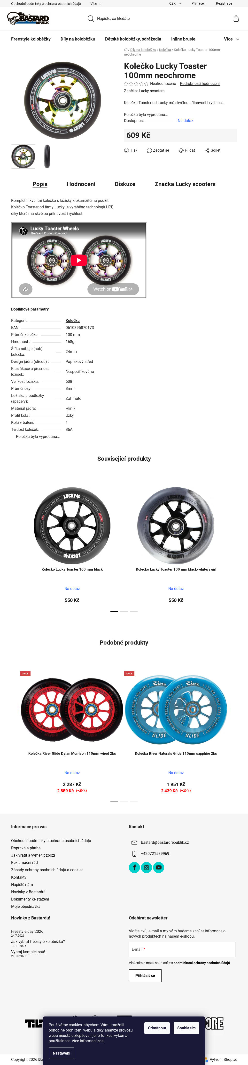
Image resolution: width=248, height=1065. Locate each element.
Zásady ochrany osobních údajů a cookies (47, 870)
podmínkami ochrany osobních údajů (202, 963)
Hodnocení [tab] (81, 184)
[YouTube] (158, 867)
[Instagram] (146, 867)
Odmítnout (157, 1028)
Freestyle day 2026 (27, 931)
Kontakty (18, 877)
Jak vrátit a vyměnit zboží (33, 855)
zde (100, 1041)
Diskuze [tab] (125, 184)
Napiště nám (22, 884)
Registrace (224, 3)
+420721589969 (155, 853)
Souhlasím (186, 1028)
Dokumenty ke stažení (30, 899)
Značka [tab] (185, 184)
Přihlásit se (145, 975)
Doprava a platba (26, 848)
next (233, 548)
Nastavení (61, 1053)
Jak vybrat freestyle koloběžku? (38, 942)
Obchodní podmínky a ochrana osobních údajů (46, 4)
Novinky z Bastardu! (28, 892)
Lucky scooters (151, 91)
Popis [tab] (40, 184)
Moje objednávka (25, 906)
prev (15, 548)
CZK (172, 3)
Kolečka (73, 320)
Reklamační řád (24, 862)
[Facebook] (134, 867)
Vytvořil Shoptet (223, 1059)
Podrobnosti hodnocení (200, 83)
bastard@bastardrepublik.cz (165, 842)
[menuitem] (30, 39)
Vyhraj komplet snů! (28, 952)
